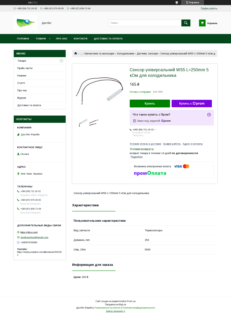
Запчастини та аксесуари (99, 53)
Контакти (80, 38)
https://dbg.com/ (29, 232)
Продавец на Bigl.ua (115, 304)
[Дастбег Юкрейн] (25, 29)
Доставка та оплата (108, 38)
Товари (41, 38)
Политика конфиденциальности (138, 308)
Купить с (185, 103)
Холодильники (125, 53)
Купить (150, 103)
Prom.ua (131, 301)
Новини (21, 75)
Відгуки (21, 97)
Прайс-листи (24, 68)
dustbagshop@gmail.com (34, 237)
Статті (21, 83)
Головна (23, 38)
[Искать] (185, 23)
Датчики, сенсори (147, 53)
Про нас (61, 38)
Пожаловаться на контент (107, 308)
